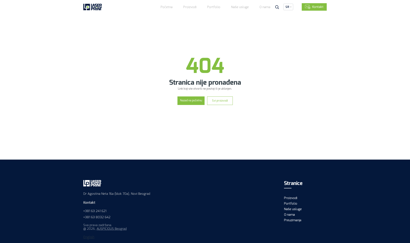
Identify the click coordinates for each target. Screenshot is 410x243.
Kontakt (318, 7)
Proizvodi (189, 7)
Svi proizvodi (220, 100)
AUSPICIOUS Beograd (112, 229)
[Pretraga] (277, 7)
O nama (264, 7)
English (88, 237)
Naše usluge (240, 7)
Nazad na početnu (191, 100)
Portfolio (213, 7)
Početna (167, 7)
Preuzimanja (292, 220)
